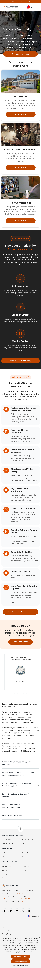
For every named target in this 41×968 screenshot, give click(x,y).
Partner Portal (6, 839)
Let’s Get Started (20, 642)
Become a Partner (8, 843)
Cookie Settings (20, 965)
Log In (27, 1)
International (26, 843)
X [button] (39, 937)
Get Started (16, 1)
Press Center (26, 866)
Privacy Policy (6, 934)
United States (34, 916)
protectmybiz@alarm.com (10, 899)
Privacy (4, 874)
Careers (4, 878)
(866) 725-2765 (26, 899)
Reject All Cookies (20, 961)
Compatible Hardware (29, 853)
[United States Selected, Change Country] (28, 7)
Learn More (20, 114)
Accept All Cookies (20, 956)
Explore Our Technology (20, 361)
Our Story (5, 870)
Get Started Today (20, 54)
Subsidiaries (25, 874)
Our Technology (7, 866)
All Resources (6, 853)
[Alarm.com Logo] (10, 887)
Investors (24, 870)
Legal (4, 927)
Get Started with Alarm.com (20, 612)
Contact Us (25, 857)
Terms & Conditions (8, 931)
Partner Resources (27, 839)
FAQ (3, 857)
